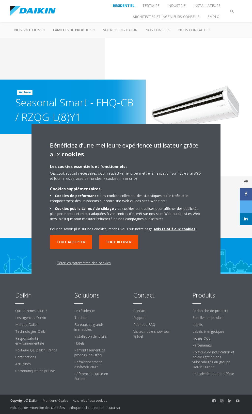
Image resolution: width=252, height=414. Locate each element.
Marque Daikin (26, 324)
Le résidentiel (84, 310)
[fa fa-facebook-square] (214, 401)
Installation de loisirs (90, 336)
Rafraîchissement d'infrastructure (88, 364)
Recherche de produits (210, 310)
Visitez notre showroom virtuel (152, 334)
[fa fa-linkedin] (230, 401)
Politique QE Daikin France (36, 350)
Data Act (114, 407)
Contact (139, 310)
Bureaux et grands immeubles (89, 327)
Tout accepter (71, 242)
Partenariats (202, 345)
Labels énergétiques (208, 331)
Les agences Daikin (30, 317)
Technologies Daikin (31, 331)
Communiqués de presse (35, 370)
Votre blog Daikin (120, 30)
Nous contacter (194, 30)
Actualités (23, 364)
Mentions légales (55, 400)
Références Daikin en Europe (91, 376)
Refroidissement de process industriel (89, 352)
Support (139, 317)
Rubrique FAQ (144, 324)
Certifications (25, 357)
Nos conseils (157, 30)
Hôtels (79, 343)
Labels (197, 324)
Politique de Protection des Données (37, 407)
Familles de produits (208, 317)
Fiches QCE (201, 338)
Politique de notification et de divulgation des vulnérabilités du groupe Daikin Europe (213, 359)
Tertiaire (81, 317)
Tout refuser (118, 242)
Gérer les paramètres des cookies (84, 263)
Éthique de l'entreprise (86, 407)
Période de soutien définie (213, 373)
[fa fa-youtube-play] (238, 401)
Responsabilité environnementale (29, 341)
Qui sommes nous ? (31, 310)
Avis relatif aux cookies (90, 400)
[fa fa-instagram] (222, 401)
